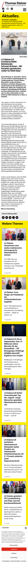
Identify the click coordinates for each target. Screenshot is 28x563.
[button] (26, 528)
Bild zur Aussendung (8, 209)
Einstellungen (14, 557)
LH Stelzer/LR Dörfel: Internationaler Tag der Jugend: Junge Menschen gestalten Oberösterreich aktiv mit (13, 399)
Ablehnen (14, 553)
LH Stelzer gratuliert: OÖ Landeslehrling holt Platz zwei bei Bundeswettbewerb (13, 500)
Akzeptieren (14, 549)
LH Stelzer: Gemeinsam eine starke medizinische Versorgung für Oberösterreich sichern (13, 249)
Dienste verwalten (14, 545)
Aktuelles (13, 20)
